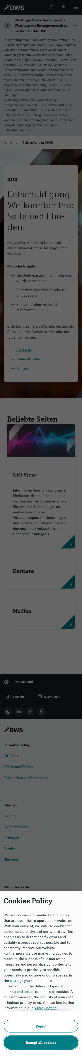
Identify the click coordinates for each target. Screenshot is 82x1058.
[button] (41, 1026)
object (29, 991)
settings (16, 980)
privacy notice (45, 1007)
